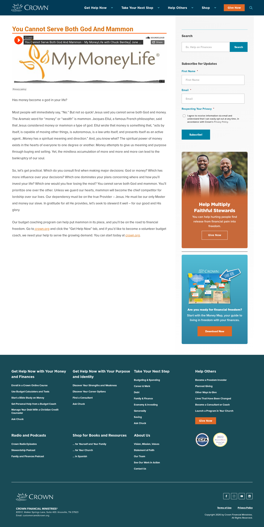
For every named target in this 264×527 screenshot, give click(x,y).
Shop (206, 8)
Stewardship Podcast (23, 450)
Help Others (177, 8)
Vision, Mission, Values (146, 444)
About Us (142, 435)
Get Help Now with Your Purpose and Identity (101, 374)
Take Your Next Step (137, 8)
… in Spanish (80, 456)
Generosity (140, 410)
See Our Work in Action (147, 462)
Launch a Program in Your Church (214, 410)
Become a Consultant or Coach (212, 404)
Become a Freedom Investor (211, 380)
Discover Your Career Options (89, 391)
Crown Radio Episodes (24, 444)
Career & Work (142, 386)
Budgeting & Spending (147, 380)
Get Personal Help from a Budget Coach (33, 404)
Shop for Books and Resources (100, 435)
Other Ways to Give (206, 392)
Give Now (234, 8)
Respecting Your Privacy (198, 109)
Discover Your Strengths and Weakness (95, 385)
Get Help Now (95, 8)
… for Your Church (83, 450)
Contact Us (140, 468)
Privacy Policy (245, 507)
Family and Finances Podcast (27, 456)
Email (186, 90)
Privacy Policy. (221, 121)
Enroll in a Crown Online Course (29, 385)
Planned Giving (204, 386)
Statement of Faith (144, 450)
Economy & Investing (146, 404)
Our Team (139, 456)
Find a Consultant (83, 397)
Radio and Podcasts (28, 435)
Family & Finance (143, 398)
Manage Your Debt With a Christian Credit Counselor (34, 411)
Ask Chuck (17, 419)
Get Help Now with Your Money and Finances (38, 374)
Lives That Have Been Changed (213, 398)
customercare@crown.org (36, 515)
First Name (190, 71)
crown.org (41, 228)
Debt (136, 392)
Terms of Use (224, 507)
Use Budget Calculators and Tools (30, 391)
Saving (138, 417)
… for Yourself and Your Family (89, 444)
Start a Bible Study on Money (27, 397)
